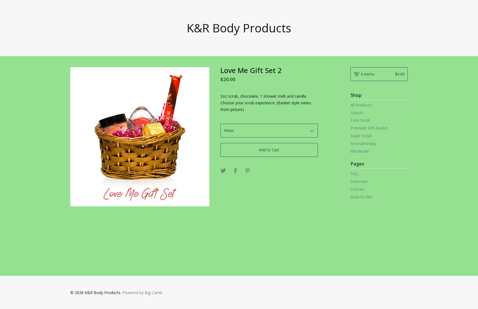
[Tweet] (223, 171)
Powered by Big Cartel (142, 292)
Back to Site (361, 196)
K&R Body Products (239, 28)
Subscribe (359, 181)
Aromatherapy (363, 143)
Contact (357, 189)
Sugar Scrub (361, 135)
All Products (361, 105)
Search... (357, 113)
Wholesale (359, 151)
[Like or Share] (235, 171)
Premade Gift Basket (369, 128)
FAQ (354, 173)
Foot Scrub (360, 120)
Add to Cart (269, 149)
